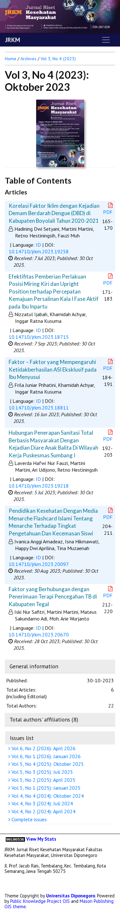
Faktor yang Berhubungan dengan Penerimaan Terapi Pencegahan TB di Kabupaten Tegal (53, 596)
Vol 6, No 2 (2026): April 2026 (43, 748)
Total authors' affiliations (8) (44, 719)
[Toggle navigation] (106, 39)
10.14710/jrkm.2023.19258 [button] (39, 251)
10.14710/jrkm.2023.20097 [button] (39, 564)
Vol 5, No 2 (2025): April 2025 (43, 780)
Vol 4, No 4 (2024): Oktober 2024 (47, 796)
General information (34, 666)
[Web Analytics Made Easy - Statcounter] (15, 839)
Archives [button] (28, 59)
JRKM (12, 40)
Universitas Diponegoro (70, 896)
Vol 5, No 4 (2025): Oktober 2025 (47, 764)
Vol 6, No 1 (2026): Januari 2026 (45, 756)
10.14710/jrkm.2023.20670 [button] (39, 634)
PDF (108, 212)
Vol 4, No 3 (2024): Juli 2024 (41, 803)
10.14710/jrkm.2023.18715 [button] (39, 337)
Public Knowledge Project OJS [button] (40, 901)
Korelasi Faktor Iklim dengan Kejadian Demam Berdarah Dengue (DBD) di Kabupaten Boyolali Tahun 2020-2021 (54, 213)
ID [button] (38, 245)
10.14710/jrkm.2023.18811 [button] (39, 407)
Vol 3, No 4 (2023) (58, 59)
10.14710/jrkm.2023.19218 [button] (39, 485)
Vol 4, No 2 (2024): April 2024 (43, 811)
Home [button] (10, 59)
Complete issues (28, 819)
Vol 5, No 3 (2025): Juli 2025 (41, 772)
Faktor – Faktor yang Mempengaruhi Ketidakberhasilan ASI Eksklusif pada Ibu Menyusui (53, 369)
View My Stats (41, 839)
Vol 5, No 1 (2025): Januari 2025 (45, 788)
